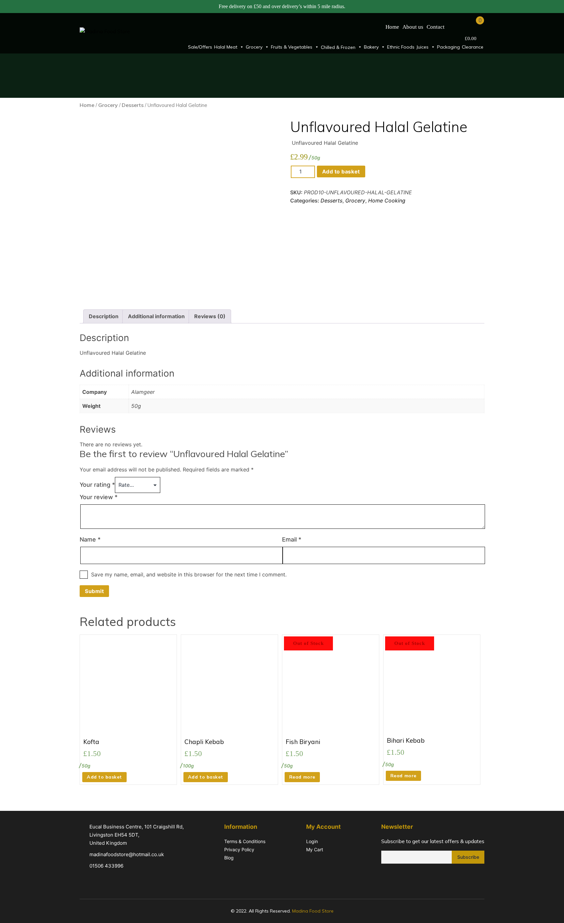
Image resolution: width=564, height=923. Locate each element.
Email (291, 539)
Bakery (371, 47)
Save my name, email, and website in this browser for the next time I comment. (189, 574)
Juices (422, 47)
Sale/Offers (200, 47)
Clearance (472, 47)
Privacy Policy (239, 849)
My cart (471, 27)
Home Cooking (386, 200)
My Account (455, 27)
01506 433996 (106, 866)
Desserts (133, 105)
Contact (436, 27)
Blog (229, 857)
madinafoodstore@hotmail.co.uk (126, 854)
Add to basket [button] (104, 777)
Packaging (448, 47)
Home (392, 27)
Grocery (254, 47)
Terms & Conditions (244, 841)
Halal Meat (225, 47)
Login (312, 841)
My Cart (314, 849)
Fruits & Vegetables (291, 47)
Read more (302, 777)
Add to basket (341, 171)
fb (385, 877)
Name (90, 539)
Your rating (97, 484)
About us (412, 27)
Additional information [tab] (156, 316)
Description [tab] (103, 316)
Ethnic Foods (401, 47)
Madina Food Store (313, 911)
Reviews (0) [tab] (210, 316)
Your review (99, 497)
